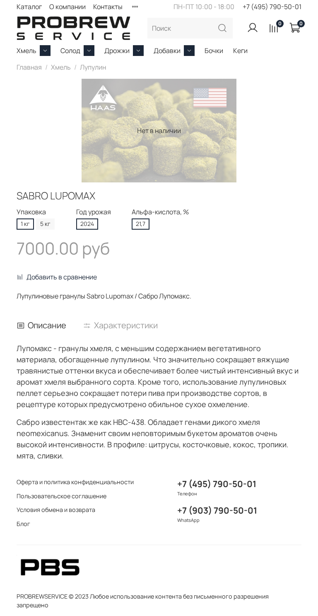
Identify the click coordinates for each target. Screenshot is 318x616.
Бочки (214, 50)
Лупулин (93, 67)
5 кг (45, 224)
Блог (23, 524)
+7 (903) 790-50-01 (217, 510)
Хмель (26, 50)
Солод (70, 50)
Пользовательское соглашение (61, 496)
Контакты (108, 6)
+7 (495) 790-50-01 (272, 6)
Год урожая (93, 212)
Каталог (29, 6)
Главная (29, 67)
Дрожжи (117, 50)
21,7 (140, 224)
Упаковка (31, 212)
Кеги (240, 50)
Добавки (167, 50)
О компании (67, 6)
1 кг (25, 224)
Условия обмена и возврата (56, 510)
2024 (87, 224)
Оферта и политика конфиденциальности (75, 482)
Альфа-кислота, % (160, 212)
